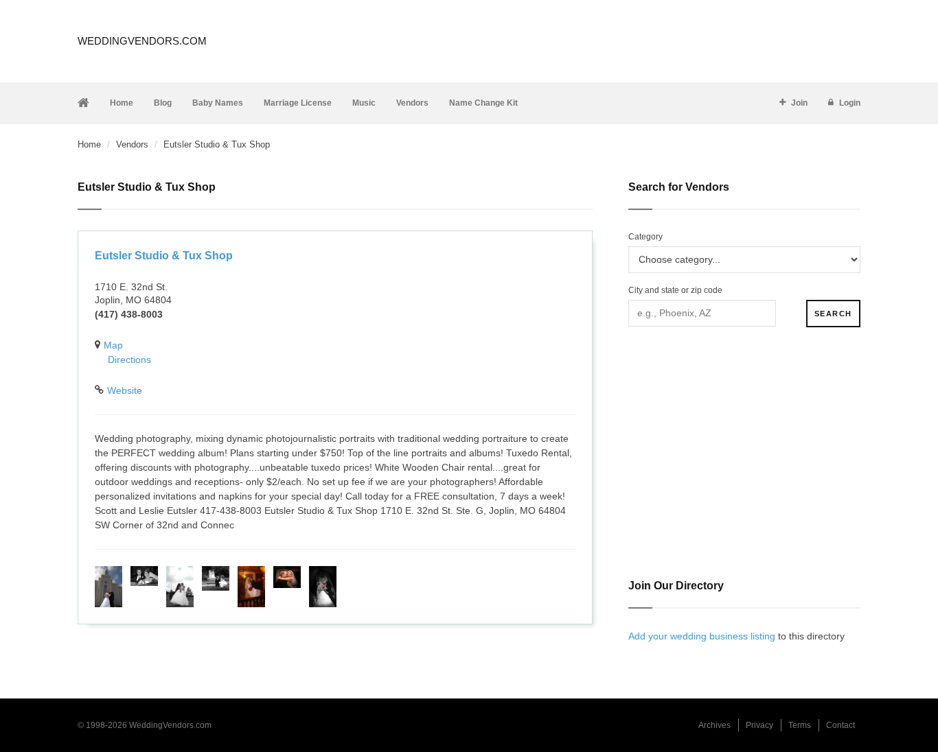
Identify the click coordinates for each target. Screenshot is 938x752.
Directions (129, 359)
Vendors (412, 103)
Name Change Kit (483, 103)
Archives (714, 725)
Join (799, 103)
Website (124, 390)
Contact (840, 725)
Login (849, 103)
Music (364, 103)
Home (121, 103)
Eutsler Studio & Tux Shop (164, 255)
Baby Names (217, 103)
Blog (163, 103)
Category (645, 237)
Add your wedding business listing (701, 636)
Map (113, 345)
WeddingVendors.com (142, 41)
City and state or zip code (675, 290)
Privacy (759, 725)
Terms (799, 725)
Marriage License (298, 103)
